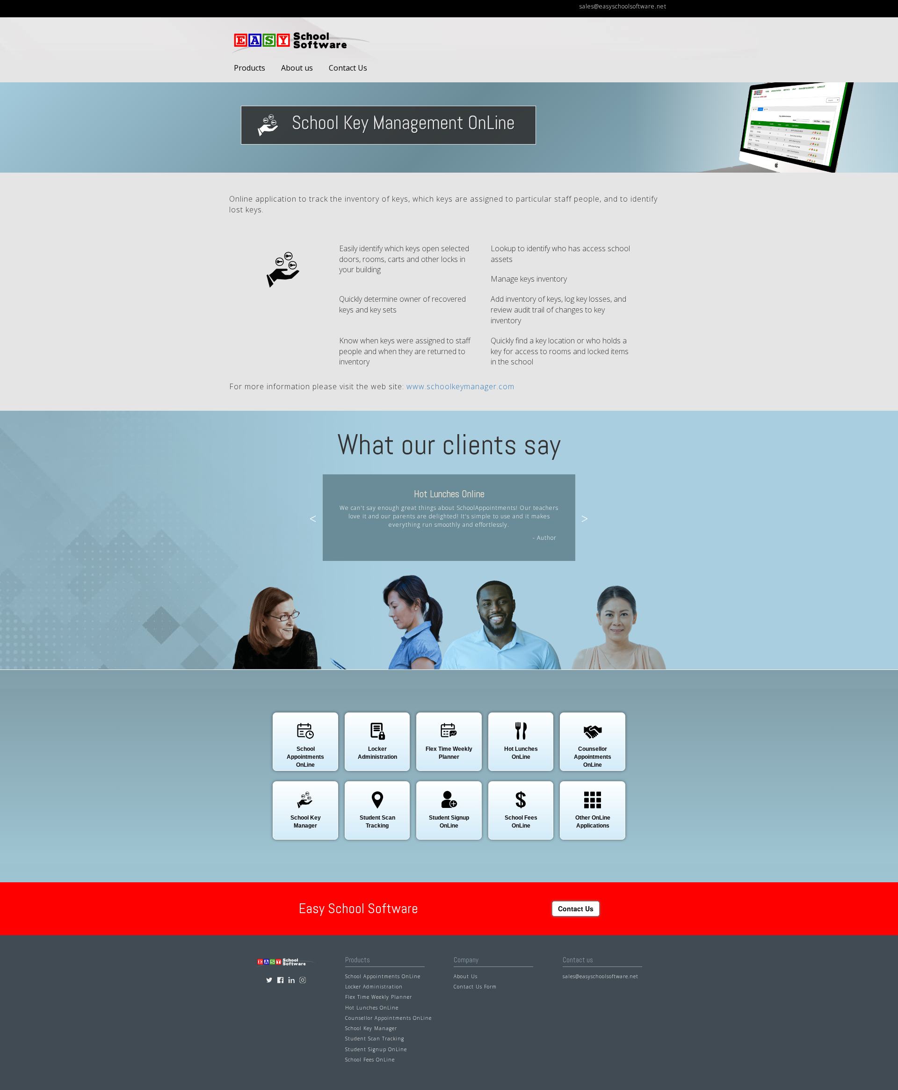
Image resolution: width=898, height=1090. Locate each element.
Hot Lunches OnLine (371, 1007)
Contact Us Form (475, 986)
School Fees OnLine (370, 1059)
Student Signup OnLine (376, 1049)
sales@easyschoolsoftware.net (622, 6)
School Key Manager (371, 1028)
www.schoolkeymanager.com (460, 386)
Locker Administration (374, 986)
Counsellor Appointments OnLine (388, 1018)
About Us (466, 976)
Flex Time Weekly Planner (378, 997)
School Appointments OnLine (382, 976)
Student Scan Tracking (374, 1038)
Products (249, 68)
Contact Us (348, 68)
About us (297, 68)
